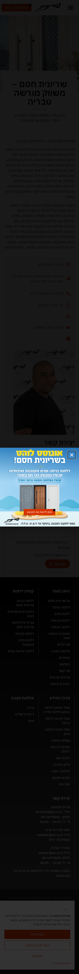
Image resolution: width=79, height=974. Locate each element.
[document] (39, 487)
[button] (72, 455)
